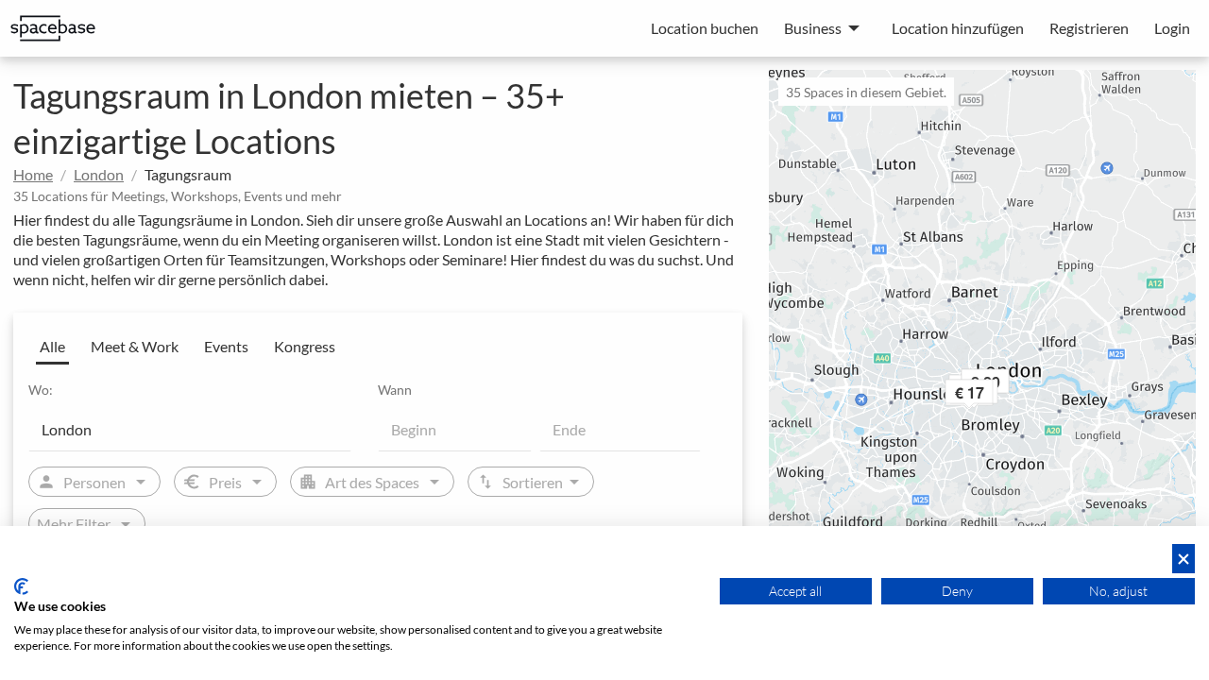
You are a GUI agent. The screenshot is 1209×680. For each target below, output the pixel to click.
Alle (52, 346)
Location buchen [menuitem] (704, 28)
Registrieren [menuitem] (1089, 28)
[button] (994, 396)
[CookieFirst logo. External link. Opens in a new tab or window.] (21, 586)
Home (33, 174)
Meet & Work (135, 346)
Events (226, 346)
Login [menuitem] (1172, 28)
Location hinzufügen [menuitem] (958, 28)
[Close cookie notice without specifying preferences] (1183, 558)
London (99, 174)
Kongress (304, 346)
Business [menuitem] (813, 28)
